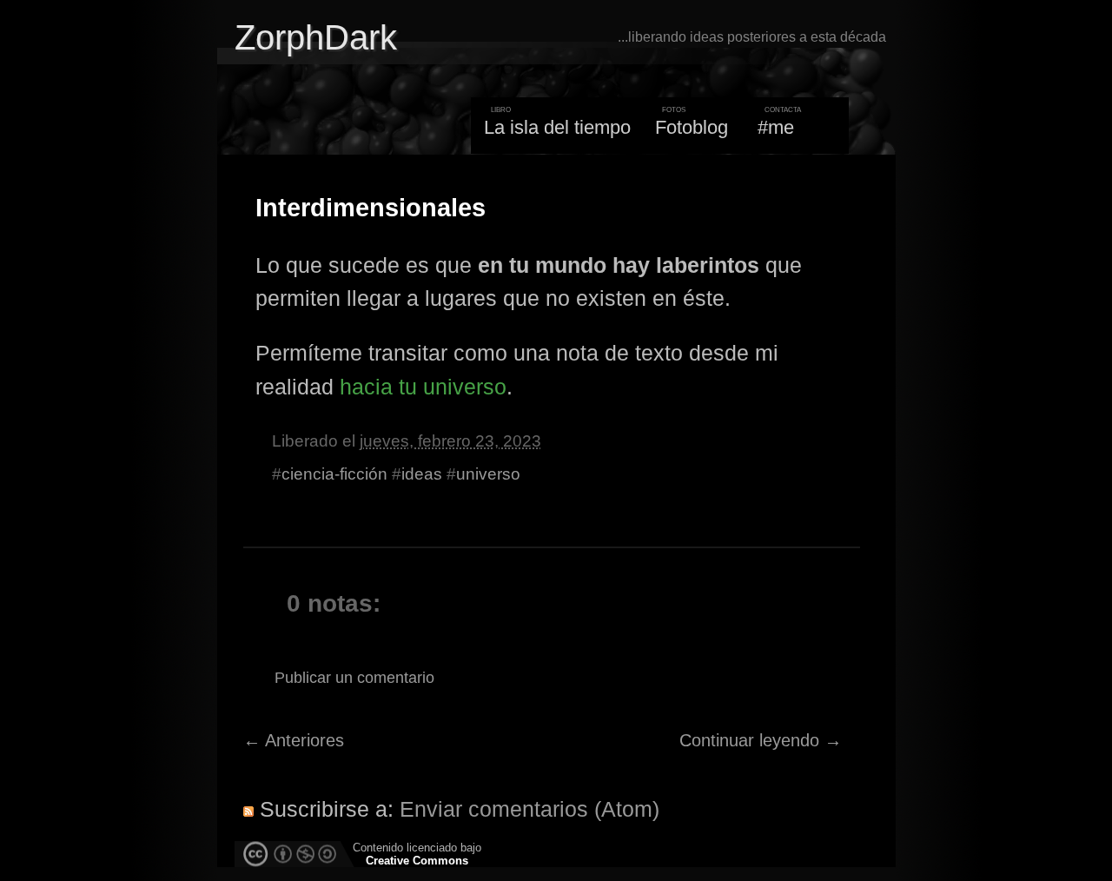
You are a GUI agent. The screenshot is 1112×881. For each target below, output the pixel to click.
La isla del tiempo (557, 127)
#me (776, 127)
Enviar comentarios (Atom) (529, 809)
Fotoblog (691, 127)
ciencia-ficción (334, 474)
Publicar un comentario (354, 677)
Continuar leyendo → (760, 740)
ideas (421, 474)
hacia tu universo (423, 386)
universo (488, 474)
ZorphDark (316, 37)
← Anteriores (293, 740)
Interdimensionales (370, 208)
